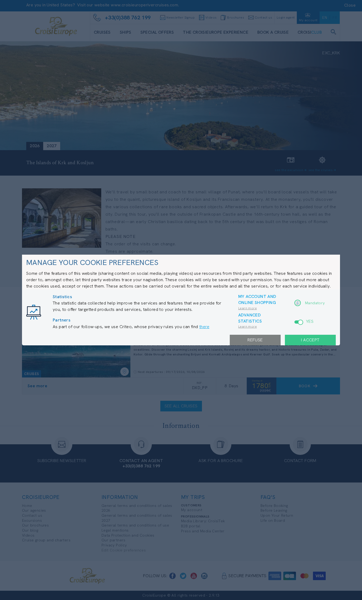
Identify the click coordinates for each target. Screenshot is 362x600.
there (204, 326)
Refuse (255, 340)
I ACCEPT (310, 340)
